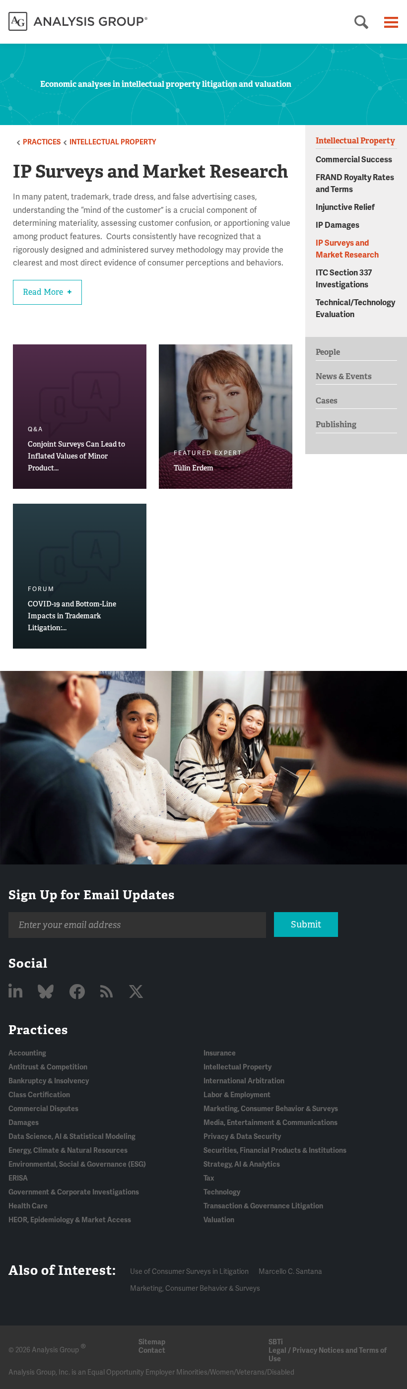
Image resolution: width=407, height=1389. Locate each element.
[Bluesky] (47, 992)
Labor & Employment (237, 1095)
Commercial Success (354, 160)
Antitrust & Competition (47, 1067)
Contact (151, 1350)
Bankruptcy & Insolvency (48, 1081)
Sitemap (151, 1342)
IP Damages (337, 225)
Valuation (219, 1220)
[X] (136, 992)
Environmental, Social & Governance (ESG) (77, 1164)
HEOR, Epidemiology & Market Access (69, 1220)
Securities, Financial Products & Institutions (275, 1150)
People (328, 352)
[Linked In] (17, 992)
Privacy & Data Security (242, 1136)
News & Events (344, 376)
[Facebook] (78, 992)
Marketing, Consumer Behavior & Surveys (271, 1109)
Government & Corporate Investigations (73, 1192)
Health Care (28, 1206)
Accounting (27, 1053)
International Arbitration (244, 1081)
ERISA (18, 1178)
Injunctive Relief (345, 207)
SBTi (276, 1342)
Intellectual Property (112, 142)
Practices (42, 142)
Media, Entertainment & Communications (271, 1123)
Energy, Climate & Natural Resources (68, 1150)
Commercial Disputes (43, 1109)
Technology (222, 1192)
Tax (209, 1178)
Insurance (220, 1053)
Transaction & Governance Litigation (263, 1206)
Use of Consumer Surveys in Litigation (189, 1271)
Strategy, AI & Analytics (242, 1164)
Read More (44, 292)
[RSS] (108, 992)
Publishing (336, 424)
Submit (306, 924)
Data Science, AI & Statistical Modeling (72, 1136)
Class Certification (39, 1095)
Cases (327, 401)
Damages (23, 1123)
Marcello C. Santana (290, 1271)
